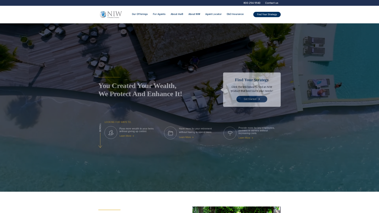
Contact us (271, 2)
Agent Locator (213, 14)
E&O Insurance (235, 14)
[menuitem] (272, 3)
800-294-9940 (252, 2)
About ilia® (177, 14)
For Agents (159, 14)
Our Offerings (140, 14)
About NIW (194, 14)
